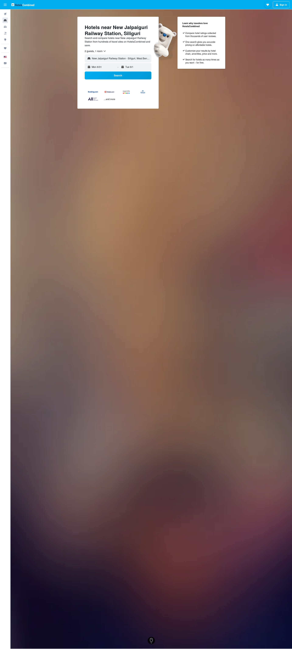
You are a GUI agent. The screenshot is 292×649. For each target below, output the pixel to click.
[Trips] (5, 48)
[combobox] (95, 51)
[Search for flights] (5, 14)
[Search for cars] (5, 27)
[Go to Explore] (5, 40)
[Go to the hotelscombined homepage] (23, 4)
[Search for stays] (5, 20)
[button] (5, 4)
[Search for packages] (5, 33)
